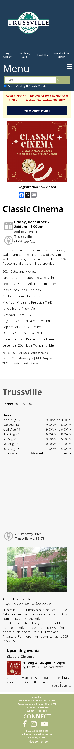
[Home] (29, 24)
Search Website (37, 86)
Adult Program (44, 358)
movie (15, 363)
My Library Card (24, 55)
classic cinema (30, 363)
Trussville (23, 236)
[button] (69, 66)
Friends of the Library (61, 55)
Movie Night (26, 358)
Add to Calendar (26, 232)
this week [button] (37, 453)
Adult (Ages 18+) (40, 352)
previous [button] (10, 453)
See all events (61, 686)
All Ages (24, 352)
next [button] (66, 453)
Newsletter (42, 55)
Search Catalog (16, 86)
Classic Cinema (21, 656)
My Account (7, 55)
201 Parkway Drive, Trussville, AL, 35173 (29, 536)
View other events (37, 110)
